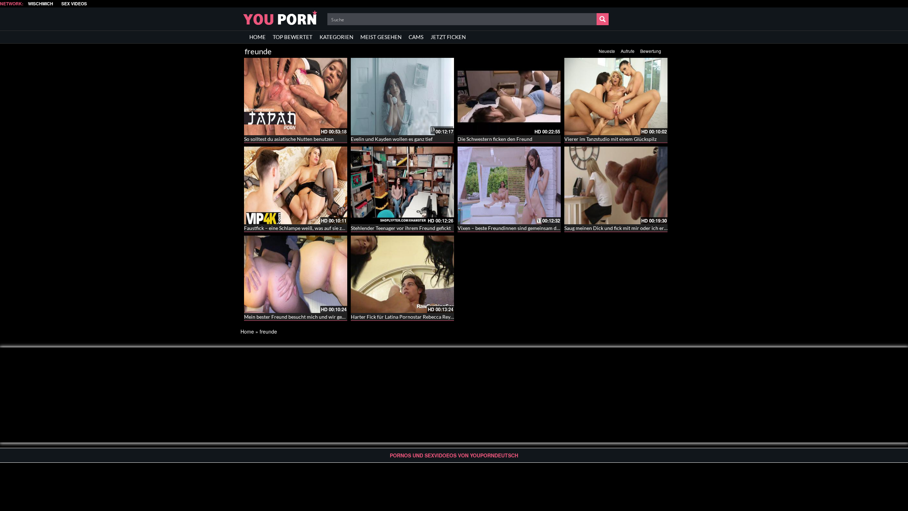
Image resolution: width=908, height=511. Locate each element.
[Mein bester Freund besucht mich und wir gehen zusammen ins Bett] (295, 274)
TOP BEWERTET (292, 37)
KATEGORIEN (336, 37)
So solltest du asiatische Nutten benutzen (289, 139)
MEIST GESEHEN (381, 37)
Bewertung (650, 51)
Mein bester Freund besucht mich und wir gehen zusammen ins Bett (318, 317)
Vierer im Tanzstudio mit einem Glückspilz (610, 139)
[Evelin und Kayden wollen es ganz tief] (402, 96)
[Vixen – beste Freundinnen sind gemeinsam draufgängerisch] (509, 185)
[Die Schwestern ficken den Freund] (509, 96)
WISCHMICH (40, 4)
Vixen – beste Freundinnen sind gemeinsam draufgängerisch (523, 228)
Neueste (607, 51)
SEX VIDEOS (74, 4)
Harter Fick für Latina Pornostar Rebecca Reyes (403, 317)
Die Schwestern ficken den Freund (495, 139)
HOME (257, 37)
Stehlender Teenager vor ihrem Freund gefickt (401, 228)
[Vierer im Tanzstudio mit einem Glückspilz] (616, 96)
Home (247, 331)
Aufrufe (628, 51)
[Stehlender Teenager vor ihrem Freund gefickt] (402, 185)
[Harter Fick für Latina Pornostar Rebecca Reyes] (402, 274)
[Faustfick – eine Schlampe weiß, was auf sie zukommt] (295, 185)
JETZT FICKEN (448, 37)
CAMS (416, 37)
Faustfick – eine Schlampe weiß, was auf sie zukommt (302, 228)
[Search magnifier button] (603, 19)
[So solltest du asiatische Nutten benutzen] (295, 96)
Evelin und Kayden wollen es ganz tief (392, 139)
